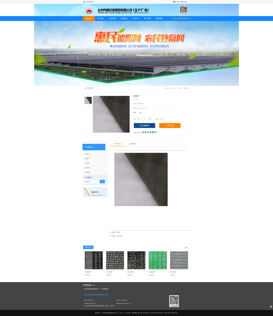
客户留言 (147, 18)
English (185, 2)
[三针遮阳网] (115, 260)
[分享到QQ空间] (146, 132)
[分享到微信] (155, 132)
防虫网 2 (186, 88)
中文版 (178, 2)
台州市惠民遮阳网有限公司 (91, 289)
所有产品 (87, 154)
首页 (173, 88)
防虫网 (87, 163)
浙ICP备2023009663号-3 (171, 313)
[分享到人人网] (153, 132)
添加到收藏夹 (90, 2)
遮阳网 (87, 158)
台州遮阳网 (105, 289)
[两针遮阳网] (136, 260)
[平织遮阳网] (94, 260)
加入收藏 (160, 119)
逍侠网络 (134, 313)
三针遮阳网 (109, 272)
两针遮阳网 (130, 272)
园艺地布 (87, 167)
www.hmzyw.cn (121, 313)
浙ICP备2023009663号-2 (157, 313)
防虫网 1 (118, 232)
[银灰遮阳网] (179, 260)
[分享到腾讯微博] (150, 132)
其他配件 (87, 172)
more (186, 247)
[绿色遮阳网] (158, 260)
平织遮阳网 (88, 272)
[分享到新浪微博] (148, 132)
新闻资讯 (124, 18)
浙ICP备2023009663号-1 (144, 313)
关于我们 (100, 18)
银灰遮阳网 (119, 236)
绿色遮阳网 (152, 272)
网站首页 (89, 18)
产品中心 (135, 18)
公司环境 (112, 18)
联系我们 (159, 18)
